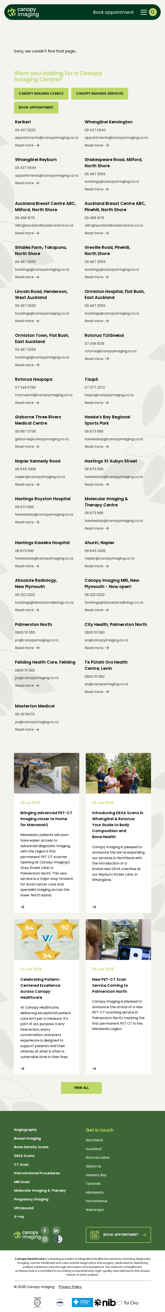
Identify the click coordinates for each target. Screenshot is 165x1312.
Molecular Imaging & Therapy (40, 1190)
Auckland (93, 1148)
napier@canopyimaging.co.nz (40, 476)
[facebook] (45, 1230)
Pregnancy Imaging (31, 1199)
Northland (94, 1140)
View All (81, 1087)
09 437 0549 (25, 167)
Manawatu (95, 1192)
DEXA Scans (24, 1155)
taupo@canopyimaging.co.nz (109, 395)
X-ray (19, 1216)
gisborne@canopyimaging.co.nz (42, 439)
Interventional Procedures (37, 1173)
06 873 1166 (94, 431)
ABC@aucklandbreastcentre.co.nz (44, 225)
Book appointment (113, 12)
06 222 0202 (25, 594)
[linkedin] (56, 1230)
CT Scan (21, 1164)
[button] (153, 12)
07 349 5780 (25, 387)
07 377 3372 (95, 387)
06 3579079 (25, 714)
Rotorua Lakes (98, 1157)
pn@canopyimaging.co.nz (37, 640)
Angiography (25, 1129)
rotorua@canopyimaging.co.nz (111, 351)
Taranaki (93, 1183)
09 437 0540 (95, 130)
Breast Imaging (27, 1138)
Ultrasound (24, 1208)
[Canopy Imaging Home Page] (23, 12)
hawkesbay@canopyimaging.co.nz (114, 439)
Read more (24, 145)
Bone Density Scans (31, 1147)
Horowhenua (96, 1201)
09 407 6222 (25, 130)
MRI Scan (22, 1181)
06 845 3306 (25, 469)
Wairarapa (95, 1209)
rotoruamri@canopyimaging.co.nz (44, 395)
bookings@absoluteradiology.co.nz (44, 602)
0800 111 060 (25, 632)
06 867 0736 (25, 431)
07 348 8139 (94, 343)
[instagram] (45, 1239)
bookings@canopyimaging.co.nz (112, 181)
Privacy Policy (70, 1286)
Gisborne (93, 1166)
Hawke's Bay (96, 1175)
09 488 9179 (25, 217)
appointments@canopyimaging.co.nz (46, 137)
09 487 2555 (95, 174)
